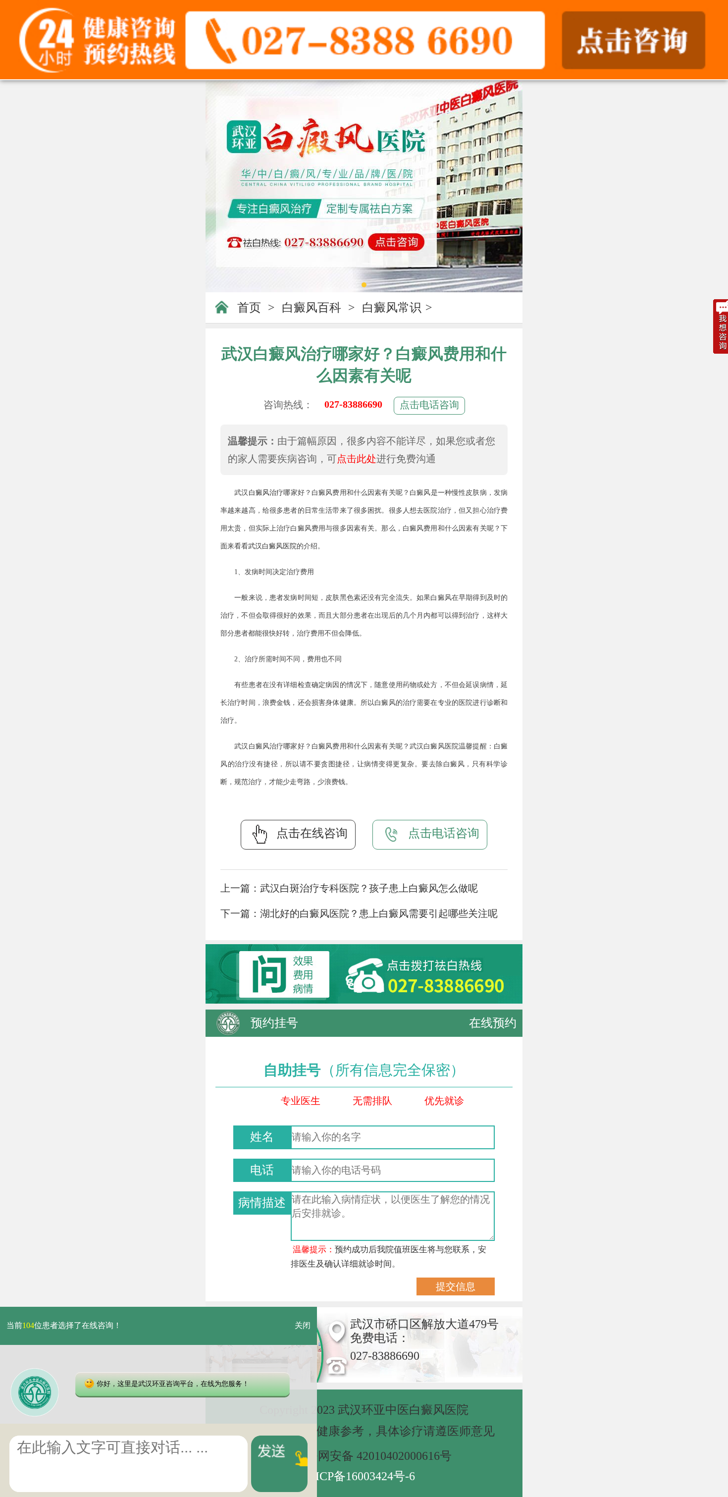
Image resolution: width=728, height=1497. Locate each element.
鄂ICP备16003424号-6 (359, 1476)
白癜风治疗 (266, 492)
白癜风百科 (311, 307)
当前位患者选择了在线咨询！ (63, 1326)
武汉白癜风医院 (272, 546)
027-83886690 (353, 404)
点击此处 (356, 458)
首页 (249, 307)
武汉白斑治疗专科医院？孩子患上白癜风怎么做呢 (369, 888)
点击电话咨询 (429, 404)
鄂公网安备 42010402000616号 (373, 1455)
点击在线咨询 (312, 833)
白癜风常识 (391, 307)
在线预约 (493, 1022)
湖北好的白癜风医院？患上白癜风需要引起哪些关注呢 (379, 913)
